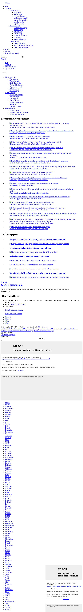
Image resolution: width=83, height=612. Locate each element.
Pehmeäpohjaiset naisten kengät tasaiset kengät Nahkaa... (29, 180)
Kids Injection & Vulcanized (23, 45)
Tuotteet (8, 8)
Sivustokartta (42, 327)
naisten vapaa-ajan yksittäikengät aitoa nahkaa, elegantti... (29, 168)
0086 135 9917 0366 (18, 304)
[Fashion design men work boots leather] (26, 252)
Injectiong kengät (20, 39)
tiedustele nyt (5, 291)
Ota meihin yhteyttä (12, 53)
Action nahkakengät (21, 35)
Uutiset (7, 49)
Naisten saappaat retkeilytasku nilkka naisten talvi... (27, 199)
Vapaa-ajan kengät (20, 20)
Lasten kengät (14, 41)
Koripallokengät (19, 16)
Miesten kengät (15, 10)
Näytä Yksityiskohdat (61, 244)
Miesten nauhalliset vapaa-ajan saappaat (36, 329)
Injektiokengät (19, 24)
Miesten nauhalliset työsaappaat (11, 329)
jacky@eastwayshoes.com (14, 310)
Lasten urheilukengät (21, 47)
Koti (6, 6)
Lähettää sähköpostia (8, 335)
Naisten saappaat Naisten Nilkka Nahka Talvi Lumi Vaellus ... (31, 144)
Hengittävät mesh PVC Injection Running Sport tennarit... (29, 138)
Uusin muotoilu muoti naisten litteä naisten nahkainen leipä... (30, 174)
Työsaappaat (18, 12)
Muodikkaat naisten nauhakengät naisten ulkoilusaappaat (29, 229)
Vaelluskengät (18, 14)
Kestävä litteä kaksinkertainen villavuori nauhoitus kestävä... (30, 163)
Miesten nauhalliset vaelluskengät (21, 331)
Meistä (7, 51)
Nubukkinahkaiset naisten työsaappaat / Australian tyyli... (29, 210)
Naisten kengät (15, 26)
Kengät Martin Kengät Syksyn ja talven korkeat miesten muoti (37, 239)
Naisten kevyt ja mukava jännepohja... (23, 185)
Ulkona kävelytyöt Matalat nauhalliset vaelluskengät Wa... (29, 215)
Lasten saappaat (19, 43)
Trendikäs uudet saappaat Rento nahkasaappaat (31, 265)
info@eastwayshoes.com (13, 314)
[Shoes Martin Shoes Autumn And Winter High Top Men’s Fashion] (32, 244)
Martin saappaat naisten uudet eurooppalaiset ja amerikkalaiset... (31, 223)
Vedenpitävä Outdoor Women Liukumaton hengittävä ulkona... (31, 204)
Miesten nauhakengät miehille (61, 329)
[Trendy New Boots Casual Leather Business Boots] (26, 269)
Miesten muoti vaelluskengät (43, 331)
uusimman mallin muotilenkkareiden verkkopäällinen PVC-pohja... (32, 127)
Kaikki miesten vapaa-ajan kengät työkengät (29, 256)
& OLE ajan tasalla (12, 283)
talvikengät (17, 37)
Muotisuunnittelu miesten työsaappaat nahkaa (30, 248)
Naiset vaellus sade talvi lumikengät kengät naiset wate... (29, 157)
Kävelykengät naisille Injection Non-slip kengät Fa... (27, 133)
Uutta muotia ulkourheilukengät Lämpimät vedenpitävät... (29, 193)
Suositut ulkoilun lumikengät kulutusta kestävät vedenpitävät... (31, 150)
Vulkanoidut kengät (20, 18)
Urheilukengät (19, 22)
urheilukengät (18, 30)
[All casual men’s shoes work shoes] (25, 260)
